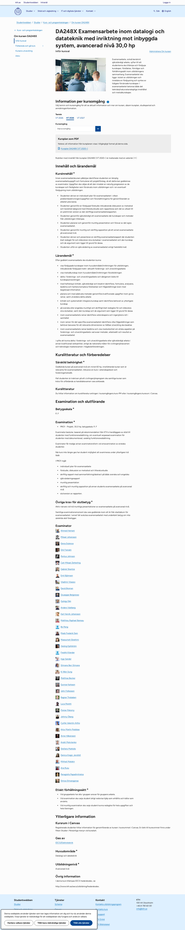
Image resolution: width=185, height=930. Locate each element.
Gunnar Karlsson (68, 684)
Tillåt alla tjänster (81, 923)
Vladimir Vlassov (68, 582)
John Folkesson (68, 691)
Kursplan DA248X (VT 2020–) (74, 148)
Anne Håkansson (68, 736)
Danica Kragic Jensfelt (71, 755)
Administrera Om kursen (160, 51)
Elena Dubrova (67, 543)
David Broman (67, 588)
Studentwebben (31, 2)
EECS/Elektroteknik (64, 842)
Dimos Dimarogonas (70, 780)
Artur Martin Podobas (70, 729)
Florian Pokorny (67, 710)
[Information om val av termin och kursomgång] (108, 102)
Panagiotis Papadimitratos (72, 774)
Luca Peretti (66, 703)
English (168, 11)
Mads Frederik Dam (69, 633)
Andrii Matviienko (68, 742)
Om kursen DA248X (80, 22)
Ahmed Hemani (68, 530)
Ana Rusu (65, 768)
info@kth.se (141, 909)
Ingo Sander (66, 659)
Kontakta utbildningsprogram (108, 904)
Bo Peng (64, 627)
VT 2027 (81, 118)
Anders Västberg (68, 607)
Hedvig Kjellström (69, 646)
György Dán (66, 601)
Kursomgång (61, 124)
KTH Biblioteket (103, 924)
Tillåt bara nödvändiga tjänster (52, 923)
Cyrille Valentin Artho (70, 723)
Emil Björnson (67, 575)
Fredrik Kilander (68, 652)
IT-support (100, 914)
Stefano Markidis (68, 748)
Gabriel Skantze (68, 569)
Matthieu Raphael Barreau (72, 620)
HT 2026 (70, 118)
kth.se (18, 2)
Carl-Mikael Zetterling (71, 562)
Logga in (167, 2)
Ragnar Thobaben (68, 697)
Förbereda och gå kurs (25, 46)
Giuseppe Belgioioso (70, 594)
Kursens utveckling (23, 51)
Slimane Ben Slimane (70, 665)
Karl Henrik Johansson (70, 614)
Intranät (44, 2)
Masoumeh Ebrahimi (70, 639)
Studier (37, 22)
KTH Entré (100, 919)
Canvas (58, 909)
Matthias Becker (68, 678)
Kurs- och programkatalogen (56, 22)
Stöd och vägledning (23, 909)
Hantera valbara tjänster (18, 923)
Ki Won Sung (66, 671)
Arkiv (17, 56)
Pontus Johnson (68, 556)
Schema (58, 904)
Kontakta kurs (102, 909)
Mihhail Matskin (68, 761)
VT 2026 (59, 118)
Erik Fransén (66, 550)
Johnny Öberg (67, 716)
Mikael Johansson (69, 537)
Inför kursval (20, 41)
